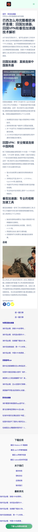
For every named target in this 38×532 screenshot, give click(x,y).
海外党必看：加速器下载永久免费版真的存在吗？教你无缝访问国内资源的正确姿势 (15, 341)
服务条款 (19, 471)
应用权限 (19, 480)
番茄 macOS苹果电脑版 (19, 450)
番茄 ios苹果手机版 (19, 455)
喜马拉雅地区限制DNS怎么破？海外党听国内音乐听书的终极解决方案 (15, 409)
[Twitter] (8, 304)
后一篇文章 (19, 317)
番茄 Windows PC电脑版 (19, 445)
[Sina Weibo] (12, 304)
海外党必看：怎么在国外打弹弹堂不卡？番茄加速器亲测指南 (15, 384)
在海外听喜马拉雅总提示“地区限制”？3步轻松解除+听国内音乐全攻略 (15, 415)
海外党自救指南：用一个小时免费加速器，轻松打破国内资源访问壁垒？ (15, 347)
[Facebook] (4, 304)
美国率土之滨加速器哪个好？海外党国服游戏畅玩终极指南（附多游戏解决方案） (15, 378)
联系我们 (19, 485)
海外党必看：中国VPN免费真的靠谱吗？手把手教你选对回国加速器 (15, 353)
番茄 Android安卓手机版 (19, 460)
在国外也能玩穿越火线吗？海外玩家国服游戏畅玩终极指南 (15, 372)
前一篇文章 (19, 312)
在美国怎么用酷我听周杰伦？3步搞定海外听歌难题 (15, 428)
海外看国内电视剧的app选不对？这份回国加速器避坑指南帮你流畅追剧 (15, 403)
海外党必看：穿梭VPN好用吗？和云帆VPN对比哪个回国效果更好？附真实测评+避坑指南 (15, 328)
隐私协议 (19, 476)
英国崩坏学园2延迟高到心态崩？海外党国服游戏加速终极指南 (15, 390)
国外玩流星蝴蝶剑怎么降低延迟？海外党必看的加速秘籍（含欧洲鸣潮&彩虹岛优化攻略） (15, 366)
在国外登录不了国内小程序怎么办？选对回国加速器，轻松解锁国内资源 (15, 422)
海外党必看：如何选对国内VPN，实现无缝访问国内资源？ (15, 334)
